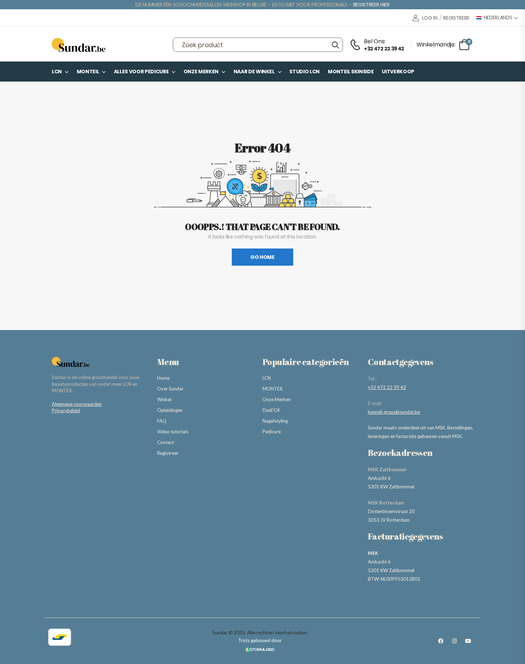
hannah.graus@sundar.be (394, 412)
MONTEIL (88, 71)
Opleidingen (169, 410)
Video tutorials (172, 431)
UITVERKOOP (398, 71)
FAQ (161, 421)
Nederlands (498, 17)
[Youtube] (467, 640)
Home (163, 378)
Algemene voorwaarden (77, 404)
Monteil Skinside (351, 71)
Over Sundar (170, 389)
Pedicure (271, 431)
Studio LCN (304, 71)
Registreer (168, 453)
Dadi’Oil (271, 410)
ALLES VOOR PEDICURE (141, 71)
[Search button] (335, 45)
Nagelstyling (275, 421)
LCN (57, 71)
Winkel (164, 399)
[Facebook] (440, 640)
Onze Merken (201, 71)
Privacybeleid (66, 410)
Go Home (262, 257)
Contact (165, 442)
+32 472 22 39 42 (387, 387)
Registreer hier (371, 4)
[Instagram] (454, 640)
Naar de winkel (254, 71)
